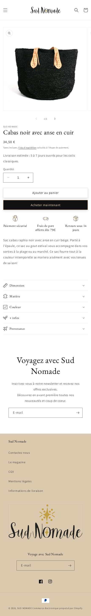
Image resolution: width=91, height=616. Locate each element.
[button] (5, 10)
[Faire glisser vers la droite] (54, 118)
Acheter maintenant (46, 205)
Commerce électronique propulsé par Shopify (57, 608)
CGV (11, 472)
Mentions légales (20, 481)
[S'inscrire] (77, 413)
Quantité (8, 169)
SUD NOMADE (24, 608)
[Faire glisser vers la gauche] (36, 118)
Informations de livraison (25, 491)
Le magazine (17, 462)
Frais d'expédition (27, 147)
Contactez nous (19, 453)
